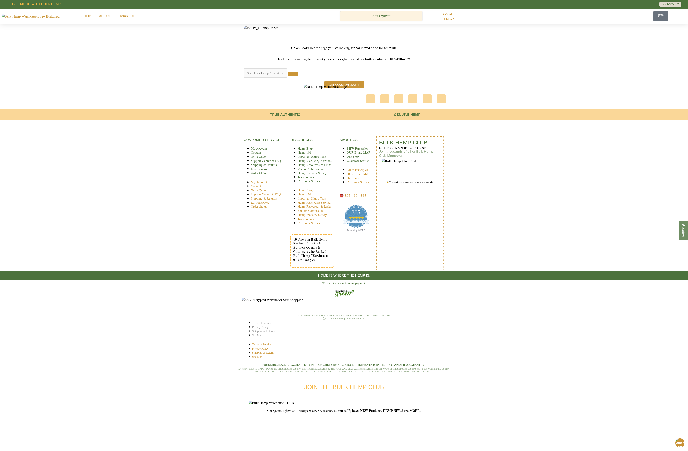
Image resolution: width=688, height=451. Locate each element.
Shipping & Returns (264, 165)
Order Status (259, 173)
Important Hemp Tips (312, 156)
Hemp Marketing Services (315, 160)
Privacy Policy (260, 327)
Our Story (353, 156)
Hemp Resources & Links (314, 165)
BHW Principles (357, 148)
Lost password (260, 169)
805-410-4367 (356, 195)
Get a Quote (259, 156)
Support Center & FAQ (266, 160)
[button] (88, 16)
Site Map (257, 335)
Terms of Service (261, 323)
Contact (256, 152)
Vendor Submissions (311, 169)
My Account (259, 148)
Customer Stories (309, 181)
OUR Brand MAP (358, 152)
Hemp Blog (305, 148)
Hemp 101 (304, 152)
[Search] (293, 74)
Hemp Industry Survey (312, 173)
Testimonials (306, 177)
